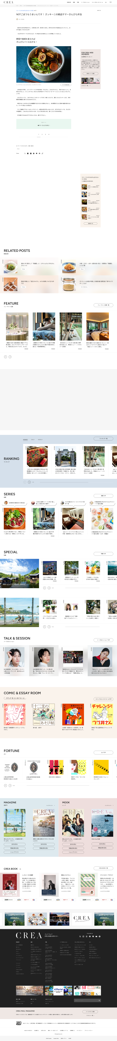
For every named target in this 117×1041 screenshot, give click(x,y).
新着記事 (69, 2)
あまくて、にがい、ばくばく (80, 957)
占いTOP (103, 752)
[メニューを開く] (110, 2)
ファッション (18, 959)
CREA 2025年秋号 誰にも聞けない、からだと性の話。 (51, 960)
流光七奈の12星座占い (93, 949)
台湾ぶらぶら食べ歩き (35, 947)
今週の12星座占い (92, 951)
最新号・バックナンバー (20, 1001)
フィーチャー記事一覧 (103, 305)
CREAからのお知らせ (20, 973)
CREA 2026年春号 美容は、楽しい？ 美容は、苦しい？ (51, 952)
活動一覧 (47, 1003)
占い (106, 2)
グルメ (18, 148)
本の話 (70, 1038)
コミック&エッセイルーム (97, 2)
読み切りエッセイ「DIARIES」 (80, 949)
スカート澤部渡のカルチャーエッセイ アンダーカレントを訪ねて (80, 961)
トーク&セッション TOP (103, 640)
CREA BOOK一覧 (103, 868)
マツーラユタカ (21, 19)
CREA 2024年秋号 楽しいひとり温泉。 (49, 974)
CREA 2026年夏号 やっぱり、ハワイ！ (49, 948)
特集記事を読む (14, 848)
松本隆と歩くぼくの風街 (64, 952)
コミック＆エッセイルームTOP (103, 699)
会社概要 (36, 1030)
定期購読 (71, 1030)
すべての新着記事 (19, 945)
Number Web (56, 1038)
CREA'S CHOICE (19, 969)
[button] (5, 357)
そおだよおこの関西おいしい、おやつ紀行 (36, 960)
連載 (74, 2)
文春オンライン (63, 1038)
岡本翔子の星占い (92, 947)
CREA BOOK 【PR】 (19, 1003)
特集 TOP (103, 553)
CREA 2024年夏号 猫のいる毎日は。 (48, 978)
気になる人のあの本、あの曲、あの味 (65, 948)
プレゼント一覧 (84, 85)
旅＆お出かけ (18, 949)
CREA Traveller (48, 1038)
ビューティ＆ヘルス (19, 957)
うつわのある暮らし (34, 964)
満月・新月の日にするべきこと (95, 957)
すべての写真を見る (65, 84)
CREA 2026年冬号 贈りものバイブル (48, 956)
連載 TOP (103, 495)
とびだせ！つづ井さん (79, 951)
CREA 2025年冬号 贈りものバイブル (48, 971)
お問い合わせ (43, 1030)
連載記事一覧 (90, 223)
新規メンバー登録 (90, 73)
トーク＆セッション (85, 2)
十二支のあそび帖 (78, 953)
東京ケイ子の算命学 (92, 953)
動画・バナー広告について (53, 1030)
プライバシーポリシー (89, 1030)
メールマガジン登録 (90, 1011)
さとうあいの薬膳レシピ (35, 962)
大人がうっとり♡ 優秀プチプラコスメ (36, 971)
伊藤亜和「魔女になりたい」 (80, 947)
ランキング (18, 963)
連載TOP (32, 945)
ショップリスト (14, 852)
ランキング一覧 (103, 438)
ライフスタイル (19, 955)
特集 (78, 2)
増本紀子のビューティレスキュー (36, 974)
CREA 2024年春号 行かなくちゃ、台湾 (49, 981)
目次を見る (15, 844)
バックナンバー (49, 805)
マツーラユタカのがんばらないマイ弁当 (26, 10)
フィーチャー (18, 967)
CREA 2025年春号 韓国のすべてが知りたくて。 (50, 967)
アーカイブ (18, 965)
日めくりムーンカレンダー (94, 955)
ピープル (32, 1001)
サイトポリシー (79, 1030)
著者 (31, 1003)
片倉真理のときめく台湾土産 (36, 949)
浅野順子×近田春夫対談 (64, 950)
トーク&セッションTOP (64, 945)
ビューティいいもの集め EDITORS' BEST (35, 967)
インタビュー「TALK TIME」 (80, 955)
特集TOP (46, 945)
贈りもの (17, 947)
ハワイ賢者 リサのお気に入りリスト (36, 952)
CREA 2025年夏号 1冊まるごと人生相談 (49, 964)
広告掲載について (63, 1030)
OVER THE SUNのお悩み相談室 (65, 954)
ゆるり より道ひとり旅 (79, 964)
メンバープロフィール (49, 1001)
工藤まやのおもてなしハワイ (36, 954)
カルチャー (18, 953)
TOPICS (17, 971)
